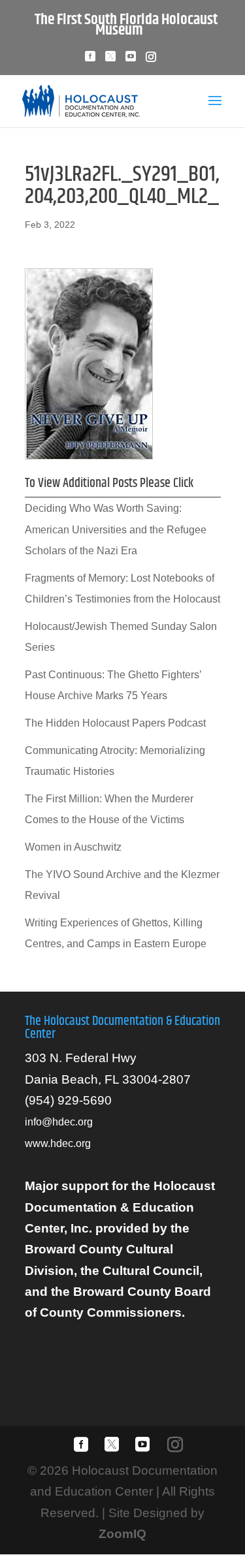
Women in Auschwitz (73, 847)
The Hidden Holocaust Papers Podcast (115, 723)
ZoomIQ (122, 1534)
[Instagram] (151, 60)
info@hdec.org (59, 1121)
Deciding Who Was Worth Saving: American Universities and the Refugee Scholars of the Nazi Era (115, 529)
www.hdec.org (58, 1143)
